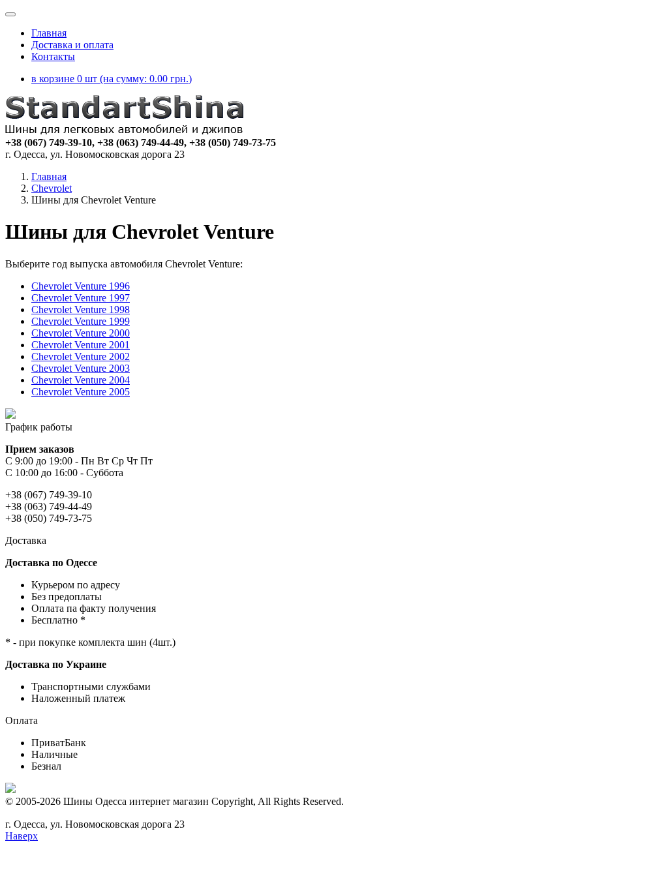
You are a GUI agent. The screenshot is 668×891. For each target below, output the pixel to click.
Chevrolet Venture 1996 (80, 286)
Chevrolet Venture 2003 (80, 368)
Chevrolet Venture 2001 (80, 344)
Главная (49, 32)
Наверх (21, 835)
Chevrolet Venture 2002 (80, 356)
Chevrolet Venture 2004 (80, 379)
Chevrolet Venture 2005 (80, 391)
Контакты (53, 56)
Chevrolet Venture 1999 (80, 321)
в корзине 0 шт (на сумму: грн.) (111, 78)
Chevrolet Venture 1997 (80, 297)
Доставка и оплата (72, 44)
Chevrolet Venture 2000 (80, 333)
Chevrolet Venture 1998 (80, 309)
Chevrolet (51, 188)
